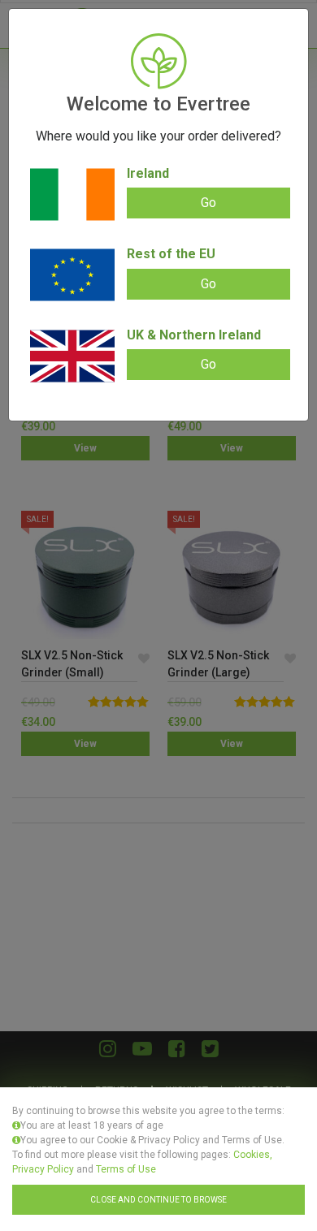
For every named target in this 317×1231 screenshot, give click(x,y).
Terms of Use (126, 1169)
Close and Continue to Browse (158, 1199)
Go (208, 202)
